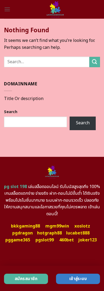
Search (10, 112)
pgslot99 (44, 240)
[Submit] (94, 62)
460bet (66, 240)
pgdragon (22, 233)
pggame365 (17, 240)
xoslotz (82, 226)
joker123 (87, 240)
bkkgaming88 (25, 226)
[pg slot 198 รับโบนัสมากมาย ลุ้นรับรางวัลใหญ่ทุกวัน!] (55, 9)
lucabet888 (78, 233)
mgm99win (57, 226)
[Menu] (7, 9)
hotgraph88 (49, 233)
